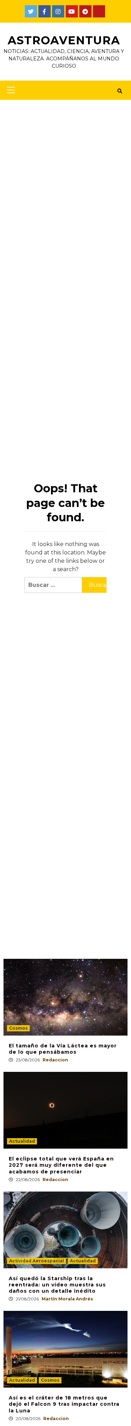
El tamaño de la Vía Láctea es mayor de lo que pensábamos (63, 1049)
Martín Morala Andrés (67, 1298)
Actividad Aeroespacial (36, 1260)
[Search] (119, 91)
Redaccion (55, 1059)
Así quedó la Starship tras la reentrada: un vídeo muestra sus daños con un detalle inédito (57, 1284)
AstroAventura (64, 40)
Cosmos (18, 1028)
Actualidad (22, 1141)
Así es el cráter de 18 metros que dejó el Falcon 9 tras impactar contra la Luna (64, 1404)
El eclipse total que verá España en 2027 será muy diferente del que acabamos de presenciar (61, 1165)
